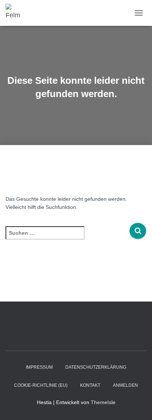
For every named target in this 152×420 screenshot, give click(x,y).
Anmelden (125, 385)
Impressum (39, 367)
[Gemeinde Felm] (17, 13)
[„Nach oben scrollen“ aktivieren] (137, 405)
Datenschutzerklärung (95, 367)
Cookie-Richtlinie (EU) (41, 385)
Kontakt (90, 385)
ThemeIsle (103, 402)
